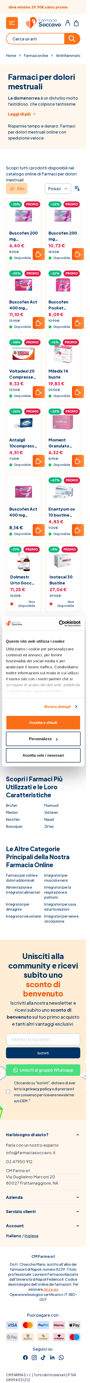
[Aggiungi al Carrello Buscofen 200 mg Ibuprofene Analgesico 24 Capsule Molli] (78, 254)
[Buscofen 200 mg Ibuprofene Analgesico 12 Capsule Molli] (23, 215)
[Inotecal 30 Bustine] (63, 561)
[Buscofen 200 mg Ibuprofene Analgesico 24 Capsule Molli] (62, 215)
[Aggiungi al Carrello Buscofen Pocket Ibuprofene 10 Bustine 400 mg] (78, 323)
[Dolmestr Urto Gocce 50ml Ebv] (23, 561)
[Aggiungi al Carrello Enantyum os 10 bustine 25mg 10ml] (78, 530)
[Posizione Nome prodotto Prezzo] (58, 188)
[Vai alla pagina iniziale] (43, 23)
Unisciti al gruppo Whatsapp (46, 1070)
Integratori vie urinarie (23, 916)
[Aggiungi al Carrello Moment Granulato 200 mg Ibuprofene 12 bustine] (78, 461)
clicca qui (50, 1289)
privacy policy (39, 1089)
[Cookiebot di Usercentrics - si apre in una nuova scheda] (60, 623)
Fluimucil (51, 805)
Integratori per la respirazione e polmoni (57, 892)
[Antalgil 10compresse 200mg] (23, 423)
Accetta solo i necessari (43, 755)
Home (11, 55)
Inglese (31, 1235)
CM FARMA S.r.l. (19, 1375)
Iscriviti (43, 1053)
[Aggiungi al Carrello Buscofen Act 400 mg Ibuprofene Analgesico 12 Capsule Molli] (39, 530)
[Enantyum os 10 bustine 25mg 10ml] (62, 491)
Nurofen (13, 819)
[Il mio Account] (68, 23)
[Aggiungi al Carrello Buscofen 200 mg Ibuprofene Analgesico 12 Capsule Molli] (39, 254)
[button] (43, 1135)
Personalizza (40, 739)
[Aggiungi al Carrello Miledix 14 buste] (78, 392)
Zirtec (49, 826)
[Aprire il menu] (12, 23)
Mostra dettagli (57, 706)
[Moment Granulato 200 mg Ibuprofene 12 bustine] (62, 423)
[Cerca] (72, 38)
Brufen (11, 805)
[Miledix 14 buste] (62, 353)
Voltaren (51, 812)
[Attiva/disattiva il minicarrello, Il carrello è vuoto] (76, 23)
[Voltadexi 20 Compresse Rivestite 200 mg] (23, 353)
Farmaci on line (36, 55)
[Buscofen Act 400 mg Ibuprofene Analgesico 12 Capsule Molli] (23, 491)
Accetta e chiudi (43, 722)
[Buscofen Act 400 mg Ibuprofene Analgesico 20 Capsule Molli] (23, 285)
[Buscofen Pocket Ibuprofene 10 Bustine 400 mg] (62, 285)
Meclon (12, 812)
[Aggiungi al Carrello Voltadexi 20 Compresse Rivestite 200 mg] (39, 392)
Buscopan (14, 826)
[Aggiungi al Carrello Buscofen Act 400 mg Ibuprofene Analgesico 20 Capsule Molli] (39, 323)
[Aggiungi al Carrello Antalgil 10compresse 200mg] (39, 461)
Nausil (49, 819)
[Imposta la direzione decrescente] (77, 189)
